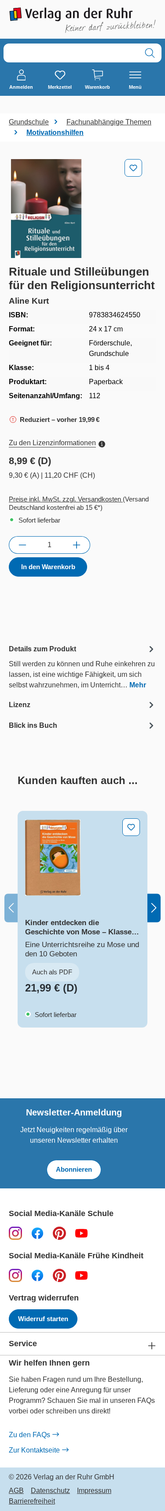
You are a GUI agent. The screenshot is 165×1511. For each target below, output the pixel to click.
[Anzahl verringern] (22, 545)
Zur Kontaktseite (34, 1450)
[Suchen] (149, 53)
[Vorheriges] (11, 908)
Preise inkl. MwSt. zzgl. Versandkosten (66, 499)
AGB (16, 1490)
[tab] (82, 666)
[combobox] (71, 53)
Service (23, 1344)
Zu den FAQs (29, 1434)
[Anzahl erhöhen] (76, 545)
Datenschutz (50, 1490)
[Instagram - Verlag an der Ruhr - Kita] (15, 1275)
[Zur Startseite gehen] (82, 20)
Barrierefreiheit (32, 1501)
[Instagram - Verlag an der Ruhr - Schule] (15, 1233)
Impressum (94, 1490)
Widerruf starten (43, 1318)
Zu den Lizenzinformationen (52, 443)
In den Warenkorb (48, 566)
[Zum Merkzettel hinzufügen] (133, 168)
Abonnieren (74, 1169)
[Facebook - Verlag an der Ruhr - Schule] (37, 1233)
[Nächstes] (154, 908)
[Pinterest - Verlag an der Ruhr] (59, 1233)
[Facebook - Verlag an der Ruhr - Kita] (37, 1275)
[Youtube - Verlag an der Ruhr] (81, 1233)
